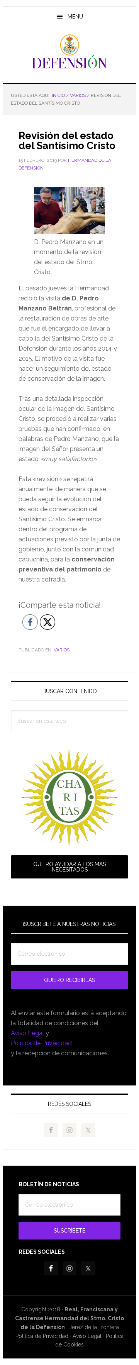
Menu (75, 17)
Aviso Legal (27, 1033)
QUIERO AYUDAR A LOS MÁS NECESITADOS (69, 867)
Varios (62, 650)
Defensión (69, 51)
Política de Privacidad (41, 1043)
